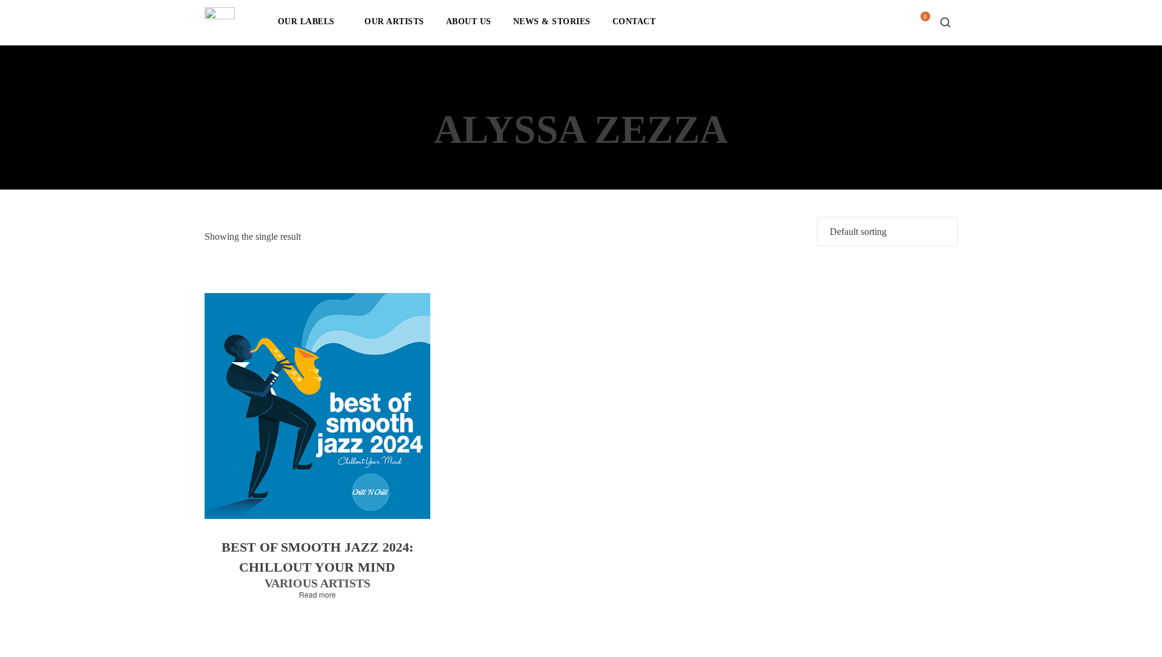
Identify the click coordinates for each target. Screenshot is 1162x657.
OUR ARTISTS (394, 21)
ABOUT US (468, 21)
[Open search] (945, 22)
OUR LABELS (306, 21)
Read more (317, 594)
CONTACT (634, 21)
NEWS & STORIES (552, 21)
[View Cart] (920, 26)
